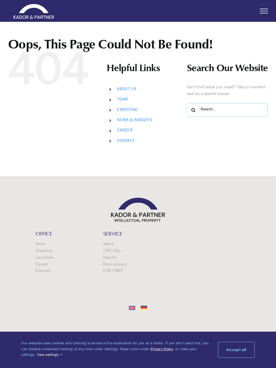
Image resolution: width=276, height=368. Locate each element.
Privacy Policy (162, 350)
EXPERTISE (127, 110)
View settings (48, 355)
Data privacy (115, 264)
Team (41, 244)
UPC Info (112, 251)
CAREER (124, 131)
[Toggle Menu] (264, 11)
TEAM (122, 100)
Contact (43, 271)
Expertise (44, 251)
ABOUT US (126, 89)
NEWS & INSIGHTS (134, 120)
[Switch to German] (144, 308)
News (108, 244)
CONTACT (125, 141)
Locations (45, 257)
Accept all (236, 349)
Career (42, 264)
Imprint (110, 257)
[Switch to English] (132, 308)
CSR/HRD (113, 271)
